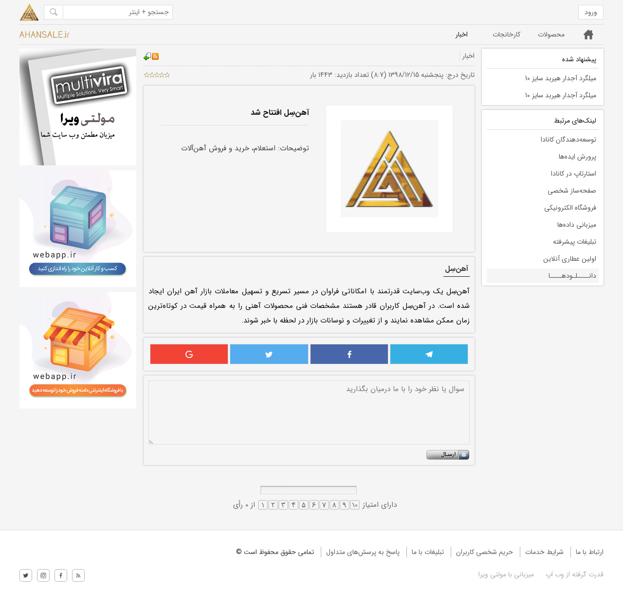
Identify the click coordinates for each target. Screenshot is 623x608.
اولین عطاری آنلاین (569, 258)
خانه (589, 34)
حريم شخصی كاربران (484, 552)
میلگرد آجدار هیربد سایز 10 (560, 78)
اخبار (462, 34)
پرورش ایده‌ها (577, 156)
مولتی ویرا (492, 574)
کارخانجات (506, 34)
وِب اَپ (554, 574)
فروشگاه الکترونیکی (570, 207)
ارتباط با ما (590, 552)
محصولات (551, 34)
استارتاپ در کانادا (573, 173)
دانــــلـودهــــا (572, 275)
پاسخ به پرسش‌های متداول (363, 552)
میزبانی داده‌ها (576, 224)
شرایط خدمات (544, 552)
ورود (591, 12)
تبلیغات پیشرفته (574, 241)
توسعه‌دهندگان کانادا (568, 139)
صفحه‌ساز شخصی (572, 190)
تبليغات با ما (428, 552)
